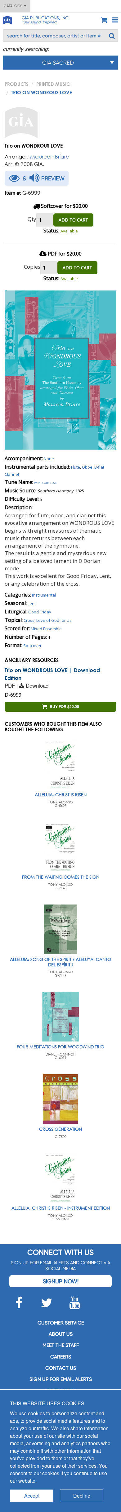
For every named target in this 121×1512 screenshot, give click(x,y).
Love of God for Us (54, 620)
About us (61, 1334)
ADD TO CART (73, 220)
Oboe (87, 467)
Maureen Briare (49, 156)
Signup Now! (60, 1281)
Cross (29, 620)
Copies (32, 266)
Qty (32, 218)
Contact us (60, 1368)
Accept (31, 1495)
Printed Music (53, 84)
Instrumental (44, 595)
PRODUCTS (17, 84)
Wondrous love (45, 482)
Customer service (61, 1323)
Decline (81, 1495)
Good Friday (39, 612)
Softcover (32, 645)
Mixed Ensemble (46, 629)
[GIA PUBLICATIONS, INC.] (7, 19)
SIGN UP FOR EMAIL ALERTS (60, 1379)
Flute (75, 467)
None (49, 458)
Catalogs (14, 6)
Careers (60, 1357)
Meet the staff (61, 1345)
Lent (32, 603)
